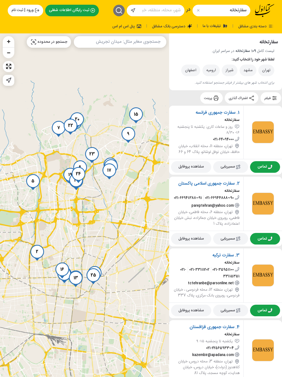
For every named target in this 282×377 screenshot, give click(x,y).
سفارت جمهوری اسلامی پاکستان (206, 183)
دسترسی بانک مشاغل (169, 26)
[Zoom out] (8, 52)
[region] (84, 205)
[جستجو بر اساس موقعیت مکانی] (133, 10)
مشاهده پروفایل (191, 166)
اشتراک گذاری (239, 98)
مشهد (248, 70)
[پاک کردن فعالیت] (198, 10)
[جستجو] (119, 10)
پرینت (208, 98)
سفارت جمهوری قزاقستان (211, 327)
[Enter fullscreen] (8, 66)
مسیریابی (228, 166)
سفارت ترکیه (223, 255)
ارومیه (211, 70)
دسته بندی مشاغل (253, 26)
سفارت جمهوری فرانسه (215, 112)
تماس (262, 166)
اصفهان (190, 70)
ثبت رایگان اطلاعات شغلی (69, 10)
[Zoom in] (8, 41)
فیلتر (268, 98)
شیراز (230, 70)
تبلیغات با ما (212, 26)
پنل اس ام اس (124, 26)
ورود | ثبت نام (23, 10)
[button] (37, 253)
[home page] (264, 10)
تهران (266, 70)
